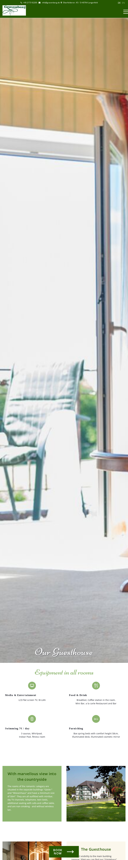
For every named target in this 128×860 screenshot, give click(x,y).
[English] (123, 3)
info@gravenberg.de (51, 2)
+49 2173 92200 (30, 2)
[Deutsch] (119, 3)
